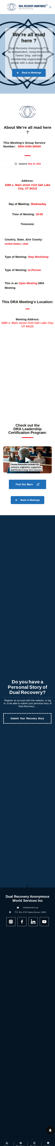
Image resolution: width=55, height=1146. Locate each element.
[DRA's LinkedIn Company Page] (33, 921)
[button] (27, 459)
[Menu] (50, 7)
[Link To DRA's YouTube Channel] (44, 921)
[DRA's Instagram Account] (10, 921)
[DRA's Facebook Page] (22, 921)
